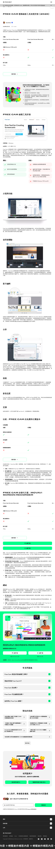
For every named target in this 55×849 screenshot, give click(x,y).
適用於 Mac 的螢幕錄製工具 (40, 155)
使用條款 (11, 836)
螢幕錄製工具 (34, 31)
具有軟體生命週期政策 (23, 836)
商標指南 (45, 836)
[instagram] (42, 839)
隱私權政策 (5, 836)
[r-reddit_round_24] (51, 839)
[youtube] (45, 839)
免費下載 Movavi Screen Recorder (23, 607)
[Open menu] (51, 2)
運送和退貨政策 (33, 836)
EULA (16, 836)
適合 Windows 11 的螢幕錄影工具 (23, 321)
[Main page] (7, 2)
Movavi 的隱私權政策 (31, 809)
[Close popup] (51, 5)
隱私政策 (43, 5)
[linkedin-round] (48, 839)
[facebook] (38, 839)
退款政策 (39, 836)
